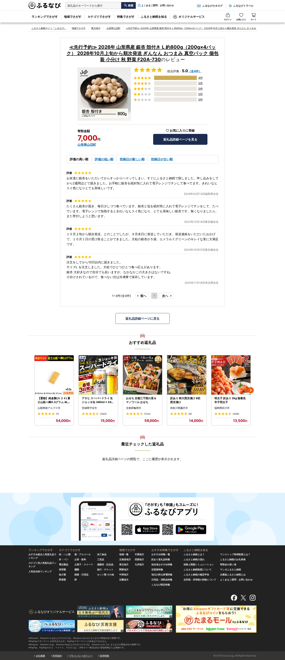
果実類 (62, 569)
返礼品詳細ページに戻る (142, 318)
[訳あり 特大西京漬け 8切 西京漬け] (186, 375)
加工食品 (101, 554)
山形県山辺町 (113, 28)
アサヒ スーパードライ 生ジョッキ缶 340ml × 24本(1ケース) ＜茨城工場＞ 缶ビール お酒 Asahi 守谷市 (98, 400)
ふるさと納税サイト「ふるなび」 (48, 28)
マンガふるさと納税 (230, 569)
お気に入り (241, 19)
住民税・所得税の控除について (200, 579)
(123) (147, 413)
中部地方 (124, 574)
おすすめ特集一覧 (160, 554)
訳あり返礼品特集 (160, 559)
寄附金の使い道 (228, 564)
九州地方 (139, 564)
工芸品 (100, 559)
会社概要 (40, 655)
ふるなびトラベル (243, 5)
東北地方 (95, 28)
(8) (190, 413)
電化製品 (63, 564)
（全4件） (195, 71)
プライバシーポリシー (80, 655)
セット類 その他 (105, 574)
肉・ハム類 (65, 554)
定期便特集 (157, 569)
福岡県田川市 (222, 407)
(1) (57, 413)
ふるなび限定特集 (160, 584)
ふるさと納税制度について (198, 569)
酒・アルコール (82, 554)
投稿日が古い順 (162, 159)
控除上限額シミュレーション (199, 564)
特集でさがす (126, 16)
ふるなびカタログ (212, 5)
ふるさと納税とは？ (194, 554)
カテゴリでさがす (99, 16)
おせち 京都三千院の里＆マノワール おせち (141, 400)
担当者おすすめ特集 (161, 564)
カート (253, 19)
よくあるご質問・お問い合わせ (157, 5)
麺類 (76, 569)
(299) (236, 413)
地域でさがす (72, 16)
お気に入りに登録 (182, 130)
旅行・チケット (105, 569)
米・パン (63, 559)
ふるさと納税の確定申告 (196, 574)
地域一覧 (124, 554)
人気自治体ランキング (40, 571)
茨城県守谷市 (89, 407)
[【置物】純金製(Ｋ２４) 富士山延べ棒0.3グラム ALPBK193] (54, 375)
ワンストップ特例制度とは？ (235, 554)
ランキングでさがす (45, 16)
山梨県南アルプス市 (49, 407)
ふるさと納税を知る (154, 16)
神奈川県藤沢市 (179, 407)
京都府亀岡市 (133, 407)
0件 (200, 83)
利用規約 (57, 655)
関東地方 (124, 569)
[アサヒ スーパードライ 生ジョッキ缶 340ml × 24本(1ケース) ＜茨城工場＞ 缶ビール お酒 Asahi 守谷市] (98, 375)
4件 (200, 77)
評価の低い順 (104, 159)
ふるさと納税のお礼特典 (233, 559)
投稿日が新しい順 (132, 159)
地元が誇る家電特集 (161, 574)
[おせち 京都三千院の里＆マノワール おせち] (142, 375)
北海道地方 (125, 559)
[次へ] (251, 390)
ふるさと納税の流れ (194, 559)
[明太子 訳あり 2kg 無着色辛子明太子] (230, 375)
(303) (103, 413)
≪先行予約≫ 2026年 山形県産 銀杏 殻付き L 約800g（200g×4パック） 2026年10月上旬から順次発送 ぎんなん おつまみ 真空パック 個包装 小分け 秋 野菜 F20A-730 (142, 53)
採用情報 (104, 655)
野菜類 (62, 579)
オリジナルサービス (192, 16)
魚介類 (62, 574)
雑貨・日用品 (81, 574)
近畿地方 (124, 579)
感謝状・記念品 (105, 564)
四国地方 (139, 559)
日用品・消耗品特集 (161, 579)
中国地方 (139, 554)
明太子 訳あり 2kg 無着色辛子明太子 (230, 400)
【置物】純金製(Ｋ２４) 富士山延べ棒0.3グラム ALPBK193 (54, 400)
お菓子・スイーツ (83, 564)
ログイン (228, 19)
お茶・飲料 (80, 559)
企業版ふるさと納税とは (233, 574)
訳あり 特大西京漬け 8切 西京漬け (185, 400)
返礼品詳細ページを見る (180, 139)
